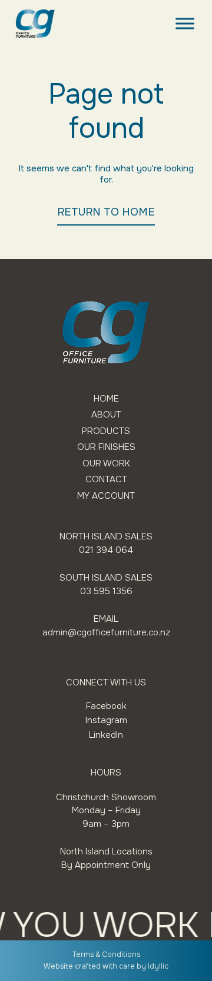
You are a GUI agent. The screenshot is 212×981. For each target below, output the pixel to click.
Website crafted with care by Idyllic (106, 966)
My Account (106, 496)
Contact (106, 479)
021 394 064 (106, 550)
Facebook (106, 706)
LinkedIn (106, 735)
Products (106, 431)
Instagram (106, 720)
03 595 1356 (106, 591)
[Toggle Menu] (184, 23)
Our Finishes (106, 447)
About (106, 414)
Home (106, 399)
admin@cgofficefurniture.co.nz (106, 632)
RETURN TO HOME (106, 212)
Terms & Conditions (106, 954)
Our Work (106, 463)
